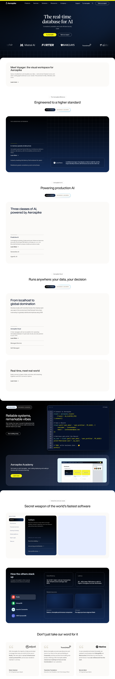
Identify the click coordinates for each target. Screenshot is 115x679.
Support (77, 3)
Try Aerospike (86, 3)
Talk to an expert (102, 3)
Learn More (14, 155)
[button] (92, 3)
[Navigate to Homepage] (11, 3)
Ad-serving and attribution (35, 546)
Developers (50, 109)
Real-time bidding (33, 541)
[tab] (16, 519)
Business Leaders (63, 109)
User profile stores (33, 551)
